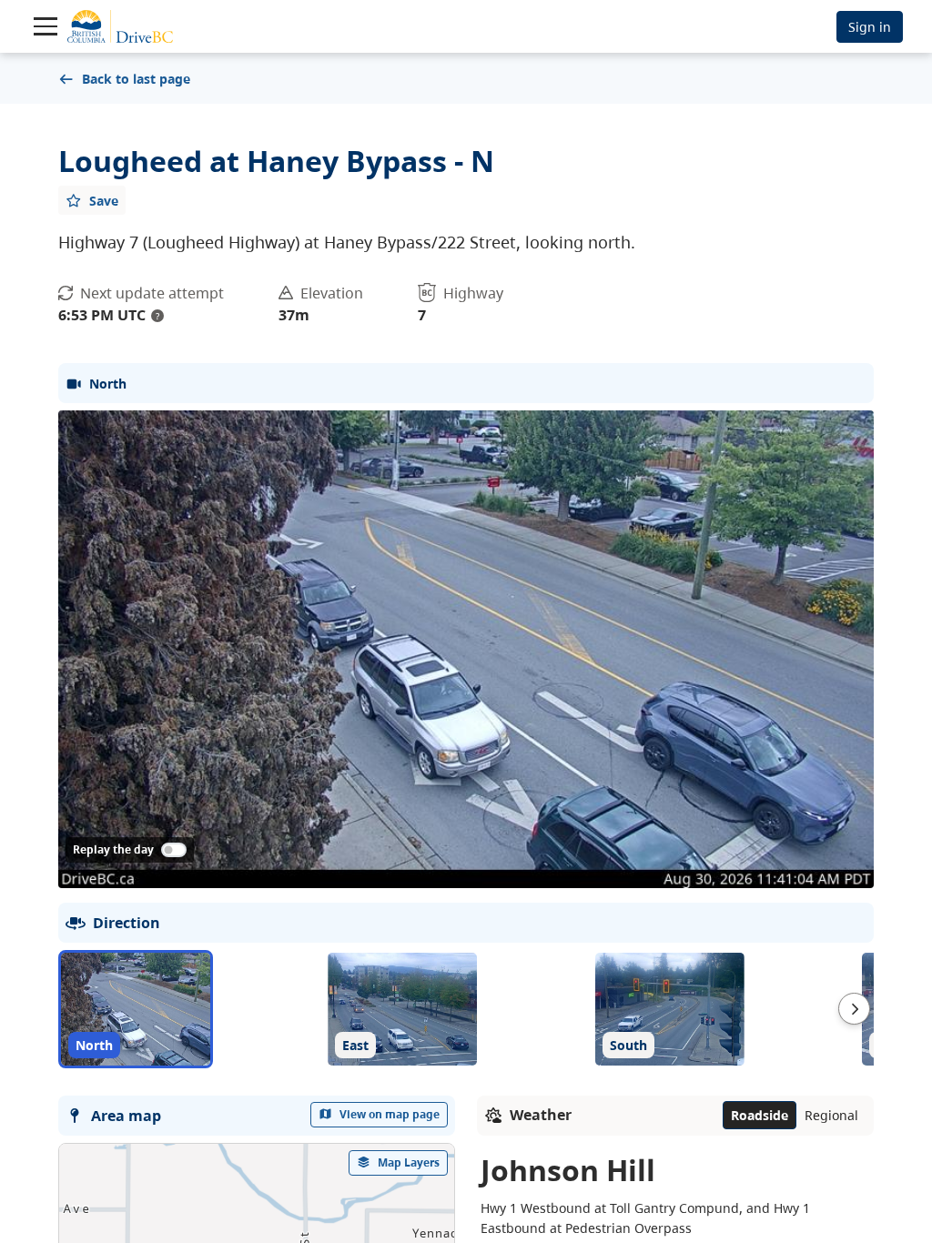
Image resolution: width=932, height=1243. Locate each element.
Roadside (759, 1115)
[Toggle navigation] (45, 26)
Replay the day (113, 849)
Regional (831, 1115)
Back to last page (136, 78)
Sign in (869, 26)
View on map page (389, 1114)
